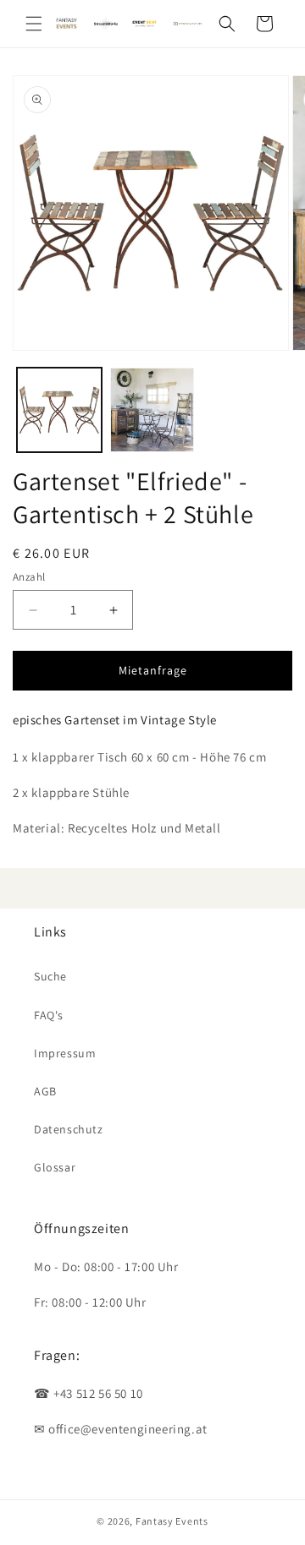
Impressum (65, 1053)
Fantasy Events (172, 1521)
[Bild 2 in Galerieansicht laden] (152, 410)
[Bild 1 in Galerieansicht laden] (59, 410)
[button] (34, 23)
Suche (50, 976)
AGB (45, 1091)
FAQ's (49, 1015)
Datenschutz (68, 1129)
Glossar (54, 1167)
